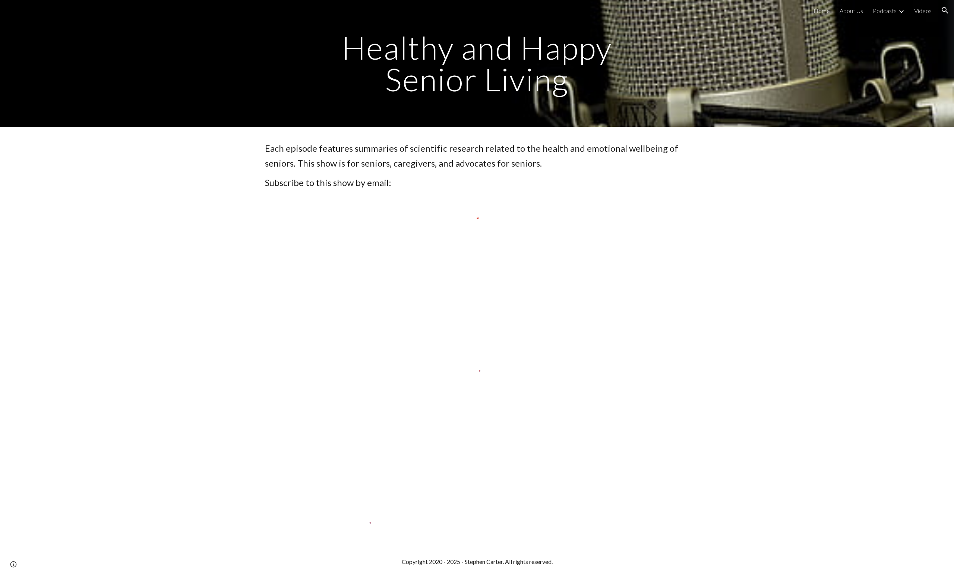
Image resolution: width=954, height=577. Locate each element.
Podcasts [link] (885, 10)
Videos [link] (923, 10)
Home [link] (822, 10)
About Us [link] (851, 10)
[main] (477, 63)
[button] (945, 10)
